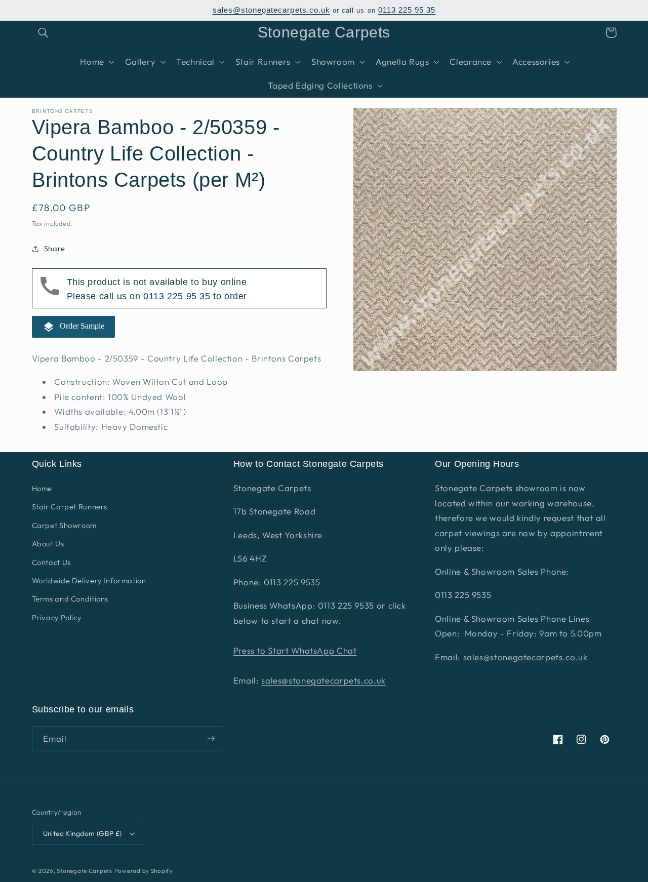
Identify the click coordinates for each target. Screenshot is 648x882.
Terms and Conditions (70, 599)
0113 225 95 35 (407, 10)
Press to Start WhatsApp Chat (295, 650)
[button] (43, 32)
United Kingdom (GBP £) (82, 833)
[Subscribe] (210, 738)
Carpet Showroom (64, 525)
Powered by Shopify (143, 870)
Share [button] (54, 249)
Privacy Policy (57, 617)
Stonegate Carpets (84, 870)
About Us (48, 543)
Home (42, 488)
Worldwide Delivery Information (89, 580)
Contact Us (51, 562)
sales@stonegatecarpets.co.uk (271, 10)
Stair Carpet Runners (70, 506)
